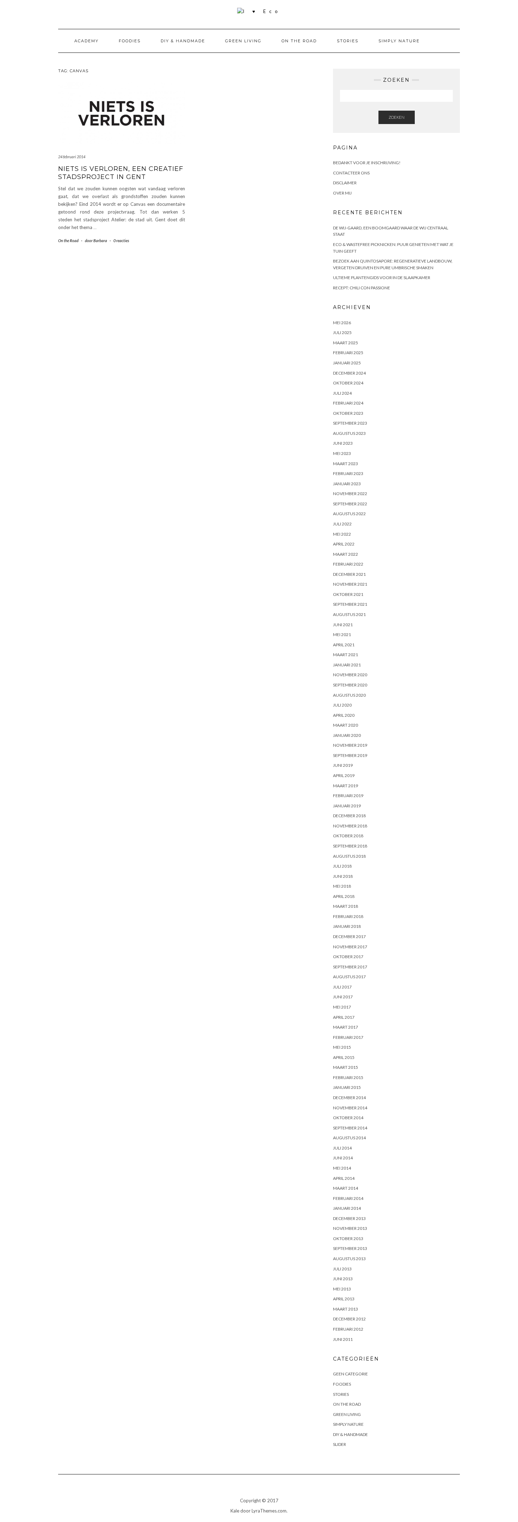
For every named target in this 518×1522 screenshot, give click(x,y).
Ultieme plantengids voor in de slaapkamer (381, 277)
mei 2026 (342, 322)
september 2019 (350, 755)
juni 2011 (343, 1339)
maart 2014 (345, 1188)
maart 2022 (345, 554)
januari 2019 (347, 805)
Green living (243, 40)
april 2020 (343, 715)
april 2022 (343, 544)
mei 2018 (342, 886)
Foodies (130, 40)
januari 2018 (347, 926)
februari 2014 (348, 1198)
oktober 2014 (348, 1117)
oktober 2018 (348, 835)
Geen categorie (350, 1373)
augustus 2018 (349, 856)
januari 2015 (347, 1087)
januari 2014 (347, 1208)
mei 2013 (342, 1289)
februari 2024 (348, 403)
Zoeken (397, 117)
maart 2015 (345, 1067)
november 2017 (350, 946)
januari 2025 (347, 362)
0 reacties (121, 240)
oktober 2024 (348, 383)
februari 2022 (348, 564)
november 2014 (350, 1107)
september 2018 (350, 846)
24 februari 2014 (71, 156)
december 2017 (349, 936)
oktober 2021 (348, 594)
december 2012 (349, 1318)
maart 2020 (345, 725)
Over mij (342, 193)
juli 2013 (342, 1268)
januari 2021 (347, 664)
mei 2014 (342, 1168)
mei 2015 (342, 1047)
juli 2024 (342, 393)
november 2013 (350, 1228)
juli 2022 (342, 523)
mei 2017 (342, 1007)
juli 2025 (342, 332)
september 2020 (350, 685)
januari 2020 (347, 735)
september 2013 (350, 1248)
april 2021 (343, 644)
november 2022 (350, 493)
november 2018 (350, 825)
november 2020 (350, 674)
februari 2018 (348, 916)
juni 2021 (343, 624)
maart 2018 (345, 906)
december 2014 (349, 1097)
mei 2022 (342, 534)
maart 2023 (345, 463)
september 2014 (350, 1127)
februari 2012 (348, 1329)
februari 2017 (348, 1037)
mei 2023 (342, 453)
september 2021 (350, 604)
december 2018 (349, 815)
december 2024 (349, 373)
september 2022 (350, 503)
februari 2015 (348, 1077)
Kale (234, 1511)
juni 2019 (343, 765)
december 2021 (349, 574)
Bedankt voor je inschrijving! (367, 162)
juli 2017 (342, 987)
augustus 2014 (349, 1137)
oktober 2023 (348, 413)
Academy (86, 40)
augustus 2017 (349, 976)
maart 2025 (345, 342)
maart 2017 (345, 1027)
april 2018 (343, 896)
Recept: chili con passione (361, 287)
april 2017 (343, 1017)
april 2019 (343, 775)
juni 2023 (343, 443)
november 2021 (350, 584)
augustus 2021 (349, 614)
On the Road (299, 40)
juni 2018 (343, 876)
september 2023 (350, 423)
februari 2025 (348, 352)
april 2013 (343, 1298)
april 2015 (343, 1057)
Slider (339, 1444)
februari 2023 (348, 473)
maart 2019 (345, 785)
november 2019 (350, 745)
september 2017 (350, 966)
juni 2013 (343, 1278)
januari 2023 (347, 483)
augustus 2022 (349, 513)
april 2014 (343, 1178)
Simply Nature (399, 40)
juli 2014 (342, 1148)
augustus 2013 (349, 1258)
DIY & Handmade (183, 40)
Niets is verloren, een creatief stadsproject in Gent (120, 173)
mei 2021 (342, 634)
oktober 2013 (348, 1238)
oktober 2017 (348, 956)
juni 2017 (343, 996)
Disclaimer (345, 182)
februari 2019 (348, 795)
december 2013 (349, 1218)
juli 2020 (342, 705)
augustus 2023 (349, 433)
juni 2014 (343, 1157)
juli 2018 (342, 866)
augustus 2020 (349, 695)
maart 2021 (345, 654)
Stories (347, 40)
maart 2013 (345, 1309)
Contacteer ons (351, 172)
